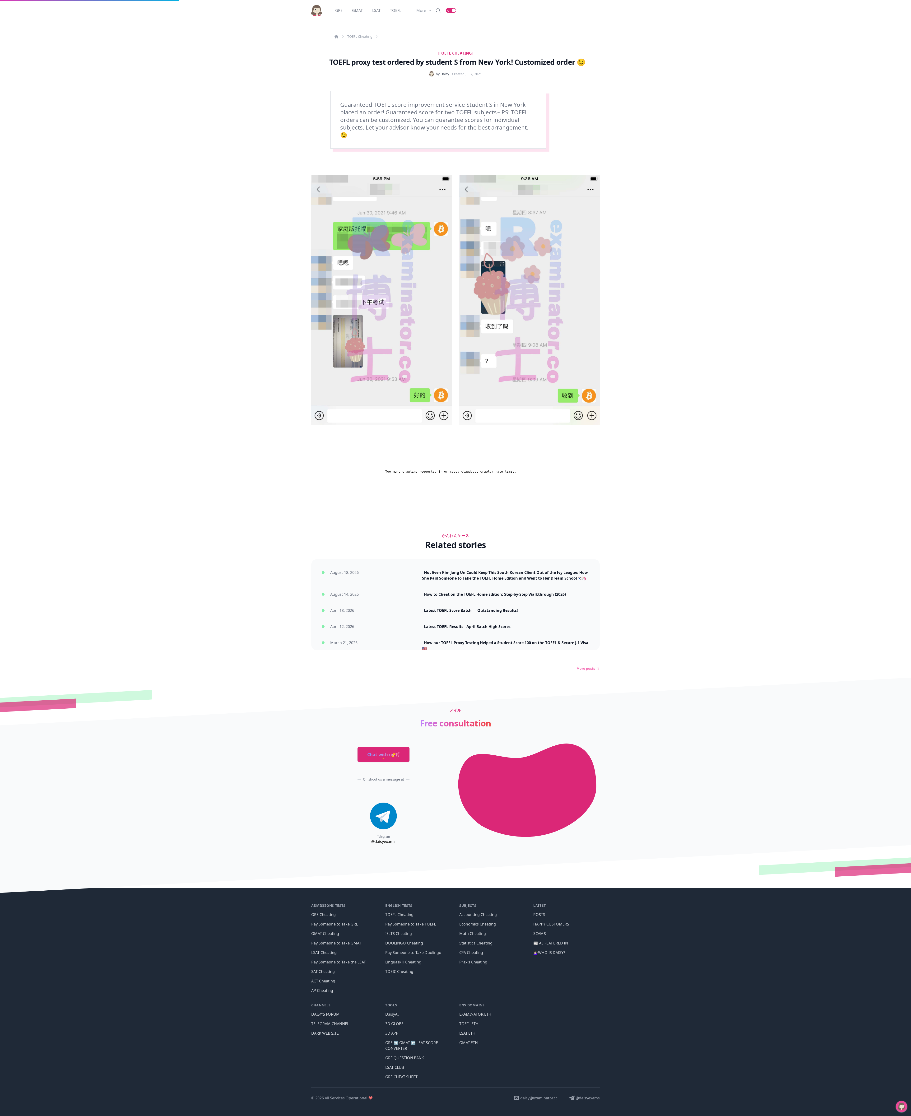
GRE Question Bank (404, 1057)
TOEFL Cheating (359, 36)
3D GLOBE (394, 1023)
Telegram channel (330, 1023)
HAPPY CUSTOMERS (551, 924)
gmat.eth (468, 1042)
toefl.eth (469, 1023)
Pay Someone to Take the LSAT (338, 962)
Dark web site (325, 1033)
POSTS (539, 914)
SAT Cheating (323, 971)
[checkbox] (451, 10)
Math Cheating (472, 933)
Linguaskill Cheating (403, 962)
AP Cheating (322, 990)
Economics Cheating (477, 924)
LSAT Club (394, 1067)
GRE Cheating (323, 914)
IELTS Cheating (398, 933)
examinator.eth (475, 1014)
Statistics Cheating (476, 943)
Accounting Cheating (478, 914)
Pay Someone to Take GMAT (336, 943)
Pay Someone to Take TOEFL (410, 924)
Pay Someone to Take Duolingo (413, 952)
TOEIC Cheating (399, 971)
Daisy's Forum (325, 1014)
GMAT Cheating (325, 933)
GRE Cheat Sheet (401, 1076)
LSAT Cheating (324, 952)
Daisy (445, 74)
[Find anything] (438, 10)
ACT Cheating (323, 981)
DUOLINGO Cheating (404, 943)
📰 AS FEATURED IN (550, 943)
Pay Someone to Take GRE (334, 924)
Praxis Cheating (473, 962)
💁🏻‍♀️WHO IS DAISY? (549, 952)
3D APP (391, 1033)
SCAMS (539, 933)
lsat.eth (467, 1033)
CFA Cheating (471, 952)
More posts (585, 668)
